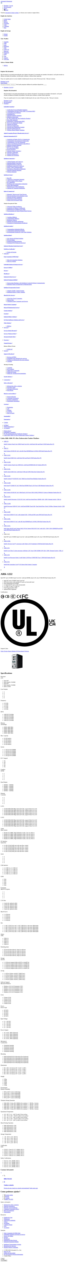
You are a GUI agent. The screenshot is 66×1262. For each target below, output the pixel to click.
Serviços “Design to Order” (10, 333)
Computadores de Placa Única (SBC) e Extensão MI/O (21, 111)
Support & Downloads (9, 353)
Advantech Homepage (6, 1)
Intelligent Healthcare (9, 214)
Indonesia (6, 46)
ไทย (5, 56)
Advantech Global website (12, 12)
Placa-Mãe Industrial (12, 120)
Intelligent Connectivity (9, 158)
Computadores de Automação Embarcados (18, 141)
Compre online (9, 1195)
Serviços (6, 327)
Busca (5, 8)
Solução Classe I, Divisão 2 (14, 151)
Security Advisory (8, 376)
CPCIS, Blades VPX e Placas (14, 181)
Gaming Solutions (8, 310)
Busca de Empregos (9, 1210)
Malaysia (6, 51)
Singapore (6, 52)
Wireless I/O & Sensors (13, 155)
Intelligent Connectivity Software (15, 166)
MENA (6, 65)
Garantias (9, 361)
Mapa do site (7, 1251)
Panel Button (4, 83)
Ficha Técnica (4, 651)
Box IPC (9, 178)
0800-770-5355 (9, 1199)
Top (3, 1258)
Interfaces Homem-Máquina (14, 145)
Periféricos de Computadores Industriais (17, 184)
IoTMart (6, 425)
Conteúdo (9, 367)
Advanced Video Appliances (14, 206)
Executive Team (11, 387)
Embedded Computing (9, 106)
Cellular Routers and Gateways (15, 161)
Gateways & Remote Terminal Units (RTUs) (18, 143)
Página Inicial (7, 431)
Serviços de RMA (11, 357)
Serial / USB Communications (14, 167)
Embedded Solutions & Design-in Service (13, 264)
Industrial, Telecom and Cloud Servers (17, 194)
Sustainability (7, 416)
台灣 (5, 54)
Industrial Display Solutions (10, 316)
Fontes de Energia (11, 252)
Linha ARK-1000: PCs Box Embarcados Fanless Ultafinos (19, 435)
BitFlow (9, 326)
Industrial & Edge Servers (10, 276)
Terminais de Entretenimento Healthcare (17, 223)
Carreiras (6, 404)
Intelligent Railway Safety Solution (16, 292)
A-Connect (6, 428)
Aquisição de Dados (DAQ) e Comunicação (18, 139)
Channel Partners (8, 343)
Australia (6, 42)
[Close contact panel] (1, 1173)
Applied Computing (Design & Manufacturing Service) (16, 133)
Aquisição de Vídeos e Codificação (16, 208)
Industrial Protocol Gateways (14, 164)
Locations (9, 411)
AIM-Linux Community (13, 370)
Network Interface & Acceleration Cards (17, 196)
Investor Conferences (12, 399)
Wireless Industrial (11, 171)
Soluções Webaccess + (13, 154)
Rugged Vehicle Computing (10, 304)
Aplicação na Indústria (9, 1220)
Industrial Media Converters (14, 163)
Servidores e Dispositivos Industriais (16, 169)
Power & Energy (11, 149)
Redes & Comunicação (9, 191)
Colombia (6, 26)
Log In (11, 5)
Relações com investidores (10, 393)
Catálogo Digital (8, 1224)
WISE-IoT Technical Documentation (16, 373)
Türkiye (6, 58)
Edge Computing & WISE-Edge (11, 256)
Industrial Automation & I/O (10, 136)
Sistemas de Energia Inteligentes (15, 221)
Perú (5, 27)
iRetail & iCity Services (9, 295)
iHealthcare (6, 273)
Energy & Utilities (8, 267)
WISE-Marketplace (9, 426)
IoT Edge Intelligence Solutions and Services (14, 320)
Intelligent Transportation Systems (12, 287)
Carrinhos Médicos (12, 217)
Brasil (6, 10)
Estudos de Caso (8, 1217)
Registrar (6, 5)
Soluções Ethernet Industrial (14, 170)
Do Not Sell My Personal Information (13, 1254)
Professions (10, 407)
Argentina (6, 23)
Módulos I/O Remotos (12, 146)
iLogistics (6, 313)
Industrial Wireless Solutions (14, 115)
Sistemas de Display (12, 124)
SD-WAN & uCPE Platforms (14, 198)
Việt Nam (6, 59)
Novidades (6, 1223)
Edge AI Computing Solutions (14, 260)
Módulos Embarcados (12, 117)
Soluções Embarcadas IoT (13, 128)
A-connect (6, 1227)
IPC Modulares (11, 182)
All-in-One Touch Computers (14, 298)
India (5, 45)
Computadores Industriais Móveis (15, 229)
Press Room (10, 390)
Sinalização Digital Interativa (14, 241)
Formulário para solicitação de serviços (17, 358)
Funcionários (7, 419)
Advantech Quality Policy (10, 336)
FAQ (5, 1226)
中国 (5, 43)
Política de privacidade (9, 1253)
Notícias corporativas (9, 1206)
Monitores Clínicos (12, 220)
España (6, 35)
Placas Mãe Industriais (12, 185)
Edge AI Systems (11, 261)
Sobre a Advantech (8, 383)
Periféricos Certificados (9, 249)
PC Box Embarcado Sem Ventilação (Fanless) (18, 118)
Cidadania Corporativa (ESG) (11, 1209)
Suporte (6, 350)
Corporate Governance (13, 398)
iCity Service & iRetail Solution (15, 238)
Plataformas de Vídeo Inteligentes (15, 186)
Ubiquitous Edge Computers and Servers (17, 301)
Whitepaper (7, 1219)
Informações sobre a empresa (14, 386)
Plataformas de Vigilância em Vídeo (16, 209)
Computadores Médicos (13, 218)
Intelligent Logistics (8, 226)
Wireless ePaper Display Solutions (15, 130)
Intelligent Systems (8, 175)
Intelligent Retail (8, 235)
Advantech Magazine (12, 389)
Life (8, 408)
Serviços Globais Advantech (10, 330)
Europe (6, 34)
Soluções (6, 253)
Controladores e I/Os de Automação (16, 142)
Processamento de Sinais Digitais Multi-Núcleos (19, 211)
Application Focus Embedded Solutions (17, 110)
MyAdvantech (7, 7)
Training (9, 410)
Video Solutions (7, 323)
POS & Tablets (11, 240)
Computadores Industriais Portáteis (16, 230)
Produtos (6, 103)
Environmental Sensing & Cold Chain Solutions (19, 232)
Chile (5, 25)
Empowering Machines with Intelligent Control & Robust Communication (26, 283)
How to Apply (10, 413)
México (6, 22)
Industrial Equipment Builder (10, 279)
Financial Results (11, 396)
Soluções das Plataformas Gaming (15, 127)
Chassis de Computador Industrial (15, 179)
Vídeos (5, 1222)
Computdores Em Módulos (14, 112)
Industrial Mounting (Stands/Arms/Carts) (13, 246)
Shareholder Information (13, 401)
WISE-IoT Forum (11, 372)
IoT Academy (10, 369)
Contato (6, 422)
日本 (5, 48)
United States (7, 19)
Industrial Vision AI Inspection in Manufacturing (19, 284)
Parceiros (6, 340)
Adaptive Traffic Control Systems (15, 290)
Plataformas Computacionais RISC (16, 121)
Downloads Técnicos (23, 651)
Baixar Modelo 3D (13, 651)
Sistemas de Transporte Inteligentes (16, 188)
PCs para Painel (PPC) (13, 148)
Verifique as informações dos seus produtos (18, 360)
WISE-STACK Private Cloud (14, 200)
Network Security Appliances (14, 197)
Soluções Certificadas (12, 152)
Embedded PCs (11, 114)
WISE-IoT (9, 349)
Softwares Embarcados (13, 125)
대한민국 (6, 49)
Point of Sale (10, 300)
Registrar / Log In (8, 87)
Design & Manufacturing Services (11, 307)
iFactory (6, 270)
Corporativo (7, 379)
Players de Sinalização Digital (14, 123)
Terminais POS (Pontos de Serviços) (16, 243)
